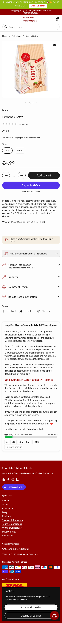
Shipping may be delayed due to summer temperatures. (31, 11)
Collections (16, 36)
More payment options (31, 191)
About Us (7, 504)
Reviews (6, 516)
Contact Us (7, 508)
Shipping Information (12, 520)
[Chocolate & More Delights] (30, 19)
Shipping (17, 137)
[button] (57, 19)
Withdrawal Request (12, 527)
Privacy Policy (9, 531)
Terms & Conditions (12, 523)
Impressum (7, 535)
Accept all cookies (31, 607)
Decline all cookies (31, 615)
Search (5, 500)
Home (5, 36)
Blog (4, 512)
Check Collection (38, 6)
